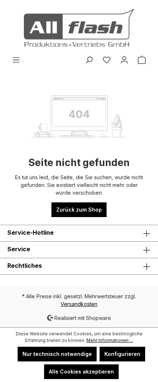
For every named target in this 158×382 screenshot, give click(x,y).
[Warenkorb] (142, 60)
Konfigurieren (122, 354)
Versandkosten (79, 304)
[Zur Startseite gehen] (79, 28)
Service (18, 249)
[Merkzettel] (106, 60)
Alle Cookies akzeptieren (81, 371)
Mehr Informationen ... (109, 340)
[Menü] (16, 60)
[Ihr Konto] (124, 60)
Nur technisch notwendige (57, 354)
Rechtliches (24, 265)
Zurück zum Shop (79, 209)
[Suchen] (89, 60)
